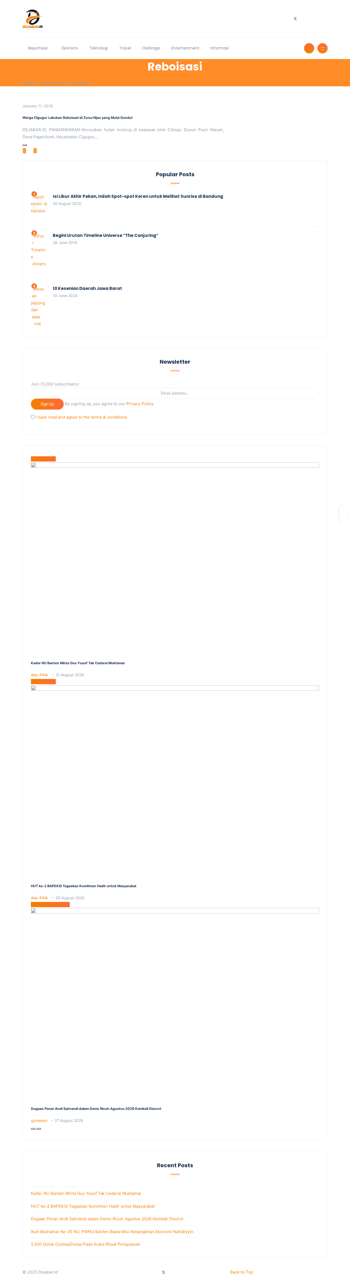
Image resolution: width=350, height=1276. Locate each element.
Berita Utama (43, 458)
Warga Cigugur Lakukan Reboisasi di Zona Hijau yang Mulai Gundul (77, 118)
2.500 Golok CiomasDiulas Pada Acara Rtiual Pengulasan (85, 1244)
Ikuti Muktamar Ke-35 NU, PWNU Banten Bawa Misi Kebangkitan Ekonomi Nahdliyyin (112, 1231)
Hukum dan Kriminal (50, 904)
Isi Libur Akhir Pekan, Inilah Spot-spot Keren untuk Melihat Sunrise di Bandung (138, 196)
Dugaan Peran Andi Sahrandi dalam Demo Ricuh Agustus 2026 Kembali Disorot (96, 1109)
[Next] (38, 1129)
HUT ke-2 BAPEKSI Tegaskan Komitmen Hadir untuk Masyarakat (83, 886)
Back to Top (241, 1272)
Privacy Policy (139, 403)
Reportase (38, 48)
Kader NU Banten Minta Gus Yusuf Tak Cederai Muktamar (78, 663)
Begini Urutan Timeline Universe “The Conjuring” (105, 235)
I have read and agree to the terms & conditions (81, 417)
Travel (125, 48)
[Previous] (33, 1129)
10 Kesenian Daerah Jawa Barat (87, 288)
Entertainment (185, 48)
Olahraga (151, 48)
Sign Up (47, 404)
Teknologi (98, 48)
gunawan (39, 1120)
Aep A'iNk (39, 674)
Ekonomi (70, 48)
